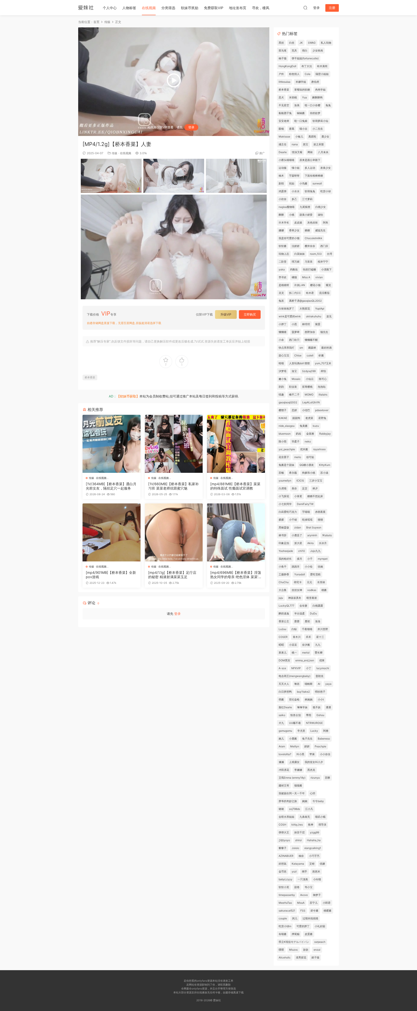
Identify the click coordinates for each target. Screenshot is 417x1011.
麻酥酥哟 (317, 97)
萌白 (304, 50)
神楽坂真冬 (294, 597)
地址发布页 (237, 8)
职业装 (293, 386)
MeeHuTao (285, 902)
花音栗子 (284, 457)
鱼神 (310, 824)
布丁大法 (306, 66)
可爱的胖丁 (302, 926)
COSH (282, 824)
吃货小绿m (285, 926)
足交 (304, 488)
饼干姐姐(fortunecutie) (305, 58)
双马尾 (282, 50)
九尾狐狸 (305, 206)
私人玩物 (326, 42)
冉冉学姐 (320, 89)
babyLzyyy (285, 879)
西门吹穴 (294, 339)
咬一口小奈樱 (312, 105)
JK (301, 42)
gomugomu (285, 730)
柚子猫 (282, 58)
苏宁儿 (314, 902)
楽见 (329, 316)
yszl (294, 871)
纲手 (304, 871)
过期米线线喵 (310, 918)
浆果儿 (282, 652)
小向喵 (317, 879)
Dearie (283, 152)
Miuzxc (293, 949)
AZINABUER (286, 855)
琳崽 (297, 683)
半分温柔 (299, 613)
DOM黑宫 (284, 660)
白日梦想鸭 (285, 691)
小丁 (308, 668)
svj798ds (294, 809)
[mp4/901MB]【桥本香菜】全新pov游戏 (111, 574)
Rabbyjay (325, 433)
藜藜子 (282, 848)
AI (319, 683)
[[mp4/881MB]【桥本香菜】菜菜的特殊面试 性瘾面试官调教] (236, 444)
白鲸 (294, 629)
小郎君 (327, 902)
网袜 (310, 152)
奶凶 (298, 433)
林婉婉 (309, 699)
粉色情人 (294, 74)
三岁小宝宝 (315, 480)
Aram (282, 746)
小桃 (291, 214)
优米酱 (304, 449)
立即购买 (250, 314)
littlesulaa (284, 81)
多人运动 (310, 167)
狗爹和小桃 (308, 472)
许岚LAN (299, 285)
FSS (302, 910)
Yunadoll (299, 574)
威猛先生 (320, 230)
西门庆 (324, 246)
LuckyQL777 (286, 605)
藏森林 (312, 347)
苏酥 (327, 777)
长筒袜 (321, 582)
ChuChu (284, 582)
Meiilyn (294, 746)
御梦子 (317, 895)
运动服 (282, 167)
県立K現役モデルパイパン (294, 941)
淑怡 (320, 214)
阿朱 (325, 222)
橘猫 (294, 277)
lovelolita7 (285, 754)
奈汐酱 (306, 644)
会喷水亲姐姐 (286, 816)
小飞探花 (284, 496)
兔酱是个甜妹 (286, 465)
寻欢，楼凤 (260, 8)
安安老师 (284, 120)
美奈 (294, 488)
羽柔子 (296, 441)
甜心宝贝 (284, 355)
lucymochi (322, 668)
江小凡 (309, 809)
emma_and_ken (304, 660)
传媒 (114, 153)
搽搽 (281, 519)
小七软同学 (285, 504)
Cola (307, 74)
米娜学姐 (301, 81)
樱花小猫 (315, 285)
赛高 (291, 128)
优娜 (322, 863)
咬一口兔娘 (300, 120)
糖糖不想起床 (315, 496)
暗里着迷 (311, 597)
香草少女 (294, 230)
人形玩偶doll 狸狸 (299, 363)
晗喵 (281, 363)
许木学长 (284, 222)
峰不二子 (294, 394)
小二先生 (318, 128)
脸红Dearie (285, 707)
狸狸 (320, 519)
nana (295, 144)
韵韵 (281, 386)
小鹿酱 (293, 738)
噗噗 (281, 949)
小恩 (294, 324)
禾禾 (308, 637)
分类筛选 (168, 8)
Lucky (314, 730)
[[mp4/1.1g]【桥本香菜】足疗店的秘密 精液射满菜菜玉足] (174, 532)
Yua (304, 97)
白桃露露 (318, 605)
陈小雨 (282, 441)
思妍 (294, 410)
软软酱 (282, 246)
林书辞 (282, 535)
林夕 (315, 488)
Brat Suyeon (313, 527)
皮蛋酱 (309, 934)
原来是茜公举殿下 (310, 160)
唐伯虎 (315, 81)
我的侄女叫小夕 (314, 762)
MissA (300, 902)
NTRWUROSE (314, 723)
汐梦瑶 (282, 371)
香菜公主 (284, 621)
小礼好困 (320, 926)
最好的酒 (326, 347)
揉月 (299, 558)
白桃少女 (320, 206)
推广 (262, 153)
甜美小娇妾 (306, 214)
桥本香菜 (90, 377)
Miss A (306, 277)
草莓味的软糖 (302, 89)
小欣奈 (282, 199)
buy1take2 (303, 691)
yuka (282, 269)
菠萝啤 (296, 332)
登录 (191, 127)
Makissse (284, 136)
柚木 (281, 175)
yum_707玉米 (323, 363)
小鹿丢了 (297, 535)
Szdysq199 (309, 371)
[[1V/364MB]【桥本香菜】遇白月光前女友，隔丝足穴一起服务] (112, 444)
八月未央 (323, 152)
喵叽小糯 (320, 816)
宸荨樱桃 (307, 386)
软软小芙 (284, 887)
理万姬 (296, 261)
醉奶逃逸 (284, 613)
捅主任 (282, 144)
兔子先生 (307, 738)
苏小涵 (324, 472)
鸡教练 (294, 269)
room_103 (316, 253)
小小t (321, 699)
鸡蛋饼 (282, 191)
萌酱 (281, 699)
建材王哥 (284, 785)
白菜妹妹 (299, 253)
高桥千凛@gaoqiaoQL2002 (305, 300)
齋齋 (297, 621)
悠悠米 (316, 871)
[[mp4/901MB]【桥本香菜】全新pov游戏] (112, 532)
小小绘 (309, 566)
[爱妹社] (85, 7)
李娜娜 (298, 769)
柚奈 (301, 855)
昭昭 (281, 644)
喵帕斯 (309, 683)
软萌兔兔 (310, 191)
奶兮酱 (314, 910)
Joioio (295, 848)
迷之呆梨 (318, 144)
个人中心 (110, 8)
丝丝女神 (297, 590)
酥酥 (281, 214)
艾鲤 (311, 863)
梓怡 (323, 371)
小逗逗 (293, 644)
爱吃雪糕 (315, 574)
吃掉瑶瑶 (307, 519)
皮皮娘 (298, 222)
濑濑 (281, 762)
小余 (281, 339)
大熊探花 (305, 308)
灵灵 (281, 293)
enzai (317, 949)
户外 (281, 74)
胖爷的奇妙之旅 (288, 801)
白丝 (291, 42)
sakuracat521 (287, 910)
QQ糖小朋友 (307, 465)
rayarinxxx (319, 449)
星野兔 (322, 418)
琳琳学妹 (302, 707)
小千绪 (293, 519)
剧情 (281, 183)
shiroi (298, 840)
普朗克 (319, 676)
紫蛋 (317, 324)
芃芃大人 (284, 683)
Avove (304, 895)
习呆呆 (309, 261)
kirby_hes (297, 824)
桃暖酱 (327, 910)
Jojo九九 (315, 551)
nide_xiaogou (287, 425)
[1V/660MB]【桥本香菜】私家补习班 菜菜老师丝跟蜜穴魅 (173, 486)
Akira (310, 543)
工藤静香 (284, 574)
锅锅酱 (301, 113)
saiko (282, 715)
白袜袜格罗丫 (286, 308)
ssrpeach (319, 941)
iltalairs (323, 394)
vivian (319, 277)
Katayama (298, 863)
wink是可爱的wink (290, 316)
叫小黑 (300, 754)
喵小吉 (303, 128)
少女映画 (318, 50)
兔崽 (281, 300)
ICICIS (300, 480)
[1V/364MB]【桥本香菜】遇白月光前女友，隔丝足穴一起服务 (111, 486)
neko (308, 441)
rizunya (315, 777)
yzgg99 (314, 832)
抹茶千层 (299, 832)
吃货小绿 (325, 191)
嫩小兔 (282, 379)
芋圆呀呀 (294, 175)
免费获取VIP (213, 8)
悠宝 (305, 144)
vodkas (311, 590)
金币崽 (282, 871)
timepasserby (287, 895)
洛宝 (294, 371)
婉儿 (281, 738)
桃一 (294, 652)
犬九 (281, 723)
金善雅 (310, 433)
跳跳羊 (296, 566)
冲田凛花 (284, 769)
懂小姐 (296, 167)
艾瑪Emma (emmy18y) (292, 777)
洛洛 (317, 621)
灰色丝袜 (312, 222)
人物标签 (129, 8)
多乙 (294, 199)
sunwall (317, 183)
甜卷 (297, 887)
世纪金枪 (294, 699)
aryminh (312, 535)
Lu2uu (282, 629)
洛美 (297, 105)
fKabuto (327, 535)
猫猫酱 (298, 785)
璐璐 (281, 809)
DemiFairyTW (305, 504)
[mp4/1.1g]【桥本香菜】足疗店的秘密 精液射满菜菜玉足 (172, 574)
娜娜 (281, 230)
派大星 (298, 543)
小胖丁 (282, 324)
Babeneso (324, 738)
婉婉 (304, 801)
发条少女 (325, 167)
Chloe (297, 355)
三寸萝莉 (307, 199)
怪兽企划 (295, 715)
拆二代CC (295, 293)
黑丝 (281, 42)
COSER (283, 637)
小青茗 (298, 496)
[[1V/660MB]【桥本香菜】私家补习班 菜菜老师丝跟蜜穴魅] (174, 444)
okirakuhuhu (313, 316)
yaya (328, 683)
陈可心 (323, 379)
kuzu (316, 425)
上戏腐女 (294, 762)
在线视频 (149, 8)
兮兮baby (318, 801)
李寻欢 (282, 277)
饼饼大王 (284, 832)
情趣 (281, 394)
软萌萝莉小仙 (320, 120)
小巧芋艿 (314, 855)
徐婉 (320, 566)
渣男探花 (301, 957)
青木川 (297, 637)
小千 (310, 558)
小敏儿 (299, 136)
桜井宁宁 (323, 261)
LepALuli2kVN (311, 402)
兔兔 (328, 105)
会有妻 (303, 605)
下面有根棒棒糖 (314, 175)
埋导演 (322, 824)
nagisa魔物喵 (287, 206)
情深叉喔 (297, 152)
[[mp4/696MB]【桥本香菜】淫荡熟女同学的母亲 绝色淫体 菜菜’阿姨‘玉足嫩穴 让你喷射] (236, 532)
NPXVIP (296, 668)
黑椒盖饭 (284, 527)
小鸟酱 (303, 183)
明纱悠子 (320, 691)
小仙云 (310, 379)
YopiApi (319, 308)
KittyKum (324, 465)
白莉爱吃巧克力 (288, 511)
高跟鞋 (312, 136)
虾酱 (321, 355)
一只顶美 (303, 879)
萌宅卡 (298, 582)
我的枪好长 (285, 558)
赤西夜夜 (320, 511)
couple (283, 918)
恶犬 (281, 97)
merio (297, 457)
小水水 (296, 191)
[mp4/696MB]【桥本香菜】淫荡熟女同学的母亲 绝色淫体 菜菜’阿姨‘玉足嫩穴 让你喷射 (235, 574)
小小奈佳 (325, 754)
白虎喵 (282, 488)
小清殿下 (326, 269)
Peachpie (320, 746)
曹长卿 (319, 652)
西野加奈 (310, 332)
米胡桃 (293, 97)
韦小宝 (309, 887)
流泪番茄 (324, 293)
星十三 (320, 637)
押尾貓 (296, 934)
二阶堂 (282, 261)
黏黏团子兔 (285, 113)
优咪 (321, 660)
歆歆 (305, 949)
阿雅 (325, 730)
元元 (309, 582)
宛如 (291, 183)
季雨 (308, 715)
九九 (317, 644)
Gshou (320, 715)
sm (301, 347)
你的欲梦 (315, 113)
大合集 (282, 590)
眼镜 (281, 128)
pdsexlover (321, 410)
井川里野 (323, 629)
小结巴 (306, 410)
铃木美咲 (322, 66)
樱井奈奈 (310, 246)
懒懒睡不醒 (311, 339)
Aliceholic (285, 957)
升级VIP (225, 314)
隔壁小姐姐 (322, 74)
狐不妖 (317, 707)
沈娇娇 (296, 246)
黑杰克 (311, 769)
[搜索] (305, 7)
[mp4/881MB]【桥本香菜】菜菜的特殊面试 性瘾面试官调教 (235, 486)
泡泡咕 (322, 386)
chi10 (301, 551)
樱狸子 (282, 410)
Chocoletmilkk (313, 238)
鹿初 (307, 621)
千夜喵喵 (307, 629)
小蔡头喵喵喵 (286, 160)
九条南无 (305, 816)
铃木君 (310, 293)
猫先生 (324, 332)
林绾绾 (306, 324)
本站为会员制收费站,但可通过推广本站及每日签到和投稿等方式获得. (189, 396)
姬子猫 (315, 957)
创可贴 (310, 457)
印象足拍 (284, 543)
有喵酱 (282, 934)
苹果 (312, 754)
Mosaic (296, 379)
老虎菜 (309, 418)
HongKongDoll (287, 66)
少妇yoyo (284, 840)
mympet (323, 558)
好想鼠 (282, 863)
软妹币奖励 (189, 8)
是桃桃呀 (284, 285)
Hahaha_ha (314, 840)
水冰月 (323, 543)
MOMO (309, 394)
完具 (294, 50)
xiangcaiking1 (312, 848)
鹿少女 (325, 136)
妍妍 (306, 746)
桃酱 (324, 590)
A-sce (282, 668)
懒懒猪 (282, 332)
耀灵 (328, 285)
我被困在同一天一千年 (292, 793)
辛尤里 (301, 730)
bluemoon (285, 433)
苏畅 (281, 472)
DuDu (313, 613)
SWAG (312, 42)
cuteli (310, 355)
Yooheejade (286, 551)
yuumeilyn (285, 480)
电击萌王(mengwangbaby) (294, 676)
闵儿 (294, 918)
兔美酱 (304, 425)
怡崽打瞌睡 (309, 269)
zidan (297, 527)
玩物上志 (284, 253)
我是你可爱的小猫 (289, 238)
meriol (305, 652)
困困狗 (296, 418)
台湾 (329, 253)
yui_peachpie (287, 449)
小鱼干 (282, 566)
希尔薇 (293, 472)
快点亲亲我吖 (286, 347)
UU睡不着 (295, 723)
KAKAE (283, 418)
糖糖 (307, 230)
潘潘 (328, 707)
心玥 (312, 793)
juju (281, 597)
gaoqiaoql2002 (288, 402)
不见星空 (284, 105)
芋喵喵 (306, 511)
